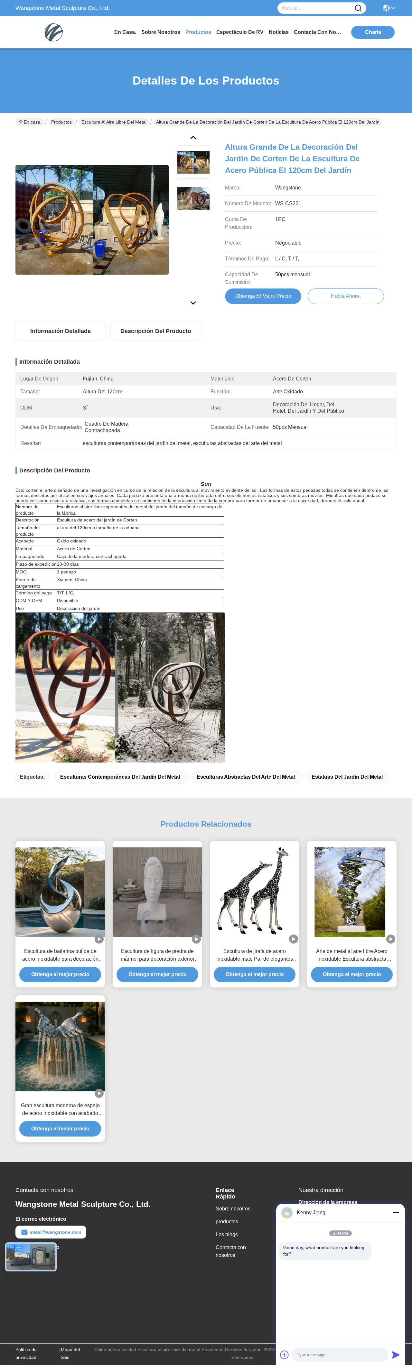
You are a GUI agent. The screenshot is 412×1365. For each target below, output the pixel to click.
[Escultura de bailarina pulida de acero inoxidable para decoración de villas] (60, 892)
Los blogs (227, 1234)
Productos (61, 122)
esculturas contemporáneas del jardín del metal (120, 777)
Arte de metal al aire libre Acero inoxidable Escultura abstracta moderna (352, 955)
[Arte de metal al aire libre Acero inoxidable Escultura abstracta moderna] (352, 892)
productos (198, 32)
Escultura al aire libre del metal (113, 122)
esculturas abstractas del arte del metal (246, 777)
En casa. (125, 32)
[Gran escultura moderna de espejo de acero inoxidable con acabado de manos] (60, 1046)
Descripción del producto (155, 331)
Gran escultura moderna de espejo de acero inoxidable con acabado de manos (60, 1110)
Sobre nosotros (233, 1208)
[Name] (358, 8)
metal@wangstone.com (55, 1232)
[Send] (396, 1355)
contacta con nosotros (318, 32)
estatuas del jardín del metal (347, 777)
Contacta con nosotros (231, 1251)
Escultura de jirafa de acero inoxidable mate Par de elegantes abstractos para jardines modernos (254, 955)
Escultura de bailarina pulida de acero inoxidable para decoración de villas (60, 955)
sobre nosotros (160, 32)
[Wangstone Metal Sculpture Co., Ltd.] (50, 32)
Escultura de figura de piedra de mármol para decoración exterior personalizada (157, 955)
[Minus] (396, 1213)
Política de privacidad (26, 1353)
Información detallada (60, 331)
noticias (279, 32)
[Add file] (284, 1355)
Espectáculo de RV (240, 32)
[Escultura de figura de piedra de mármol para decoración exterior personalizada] (157, 892)
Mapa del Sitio (70, 1353)
